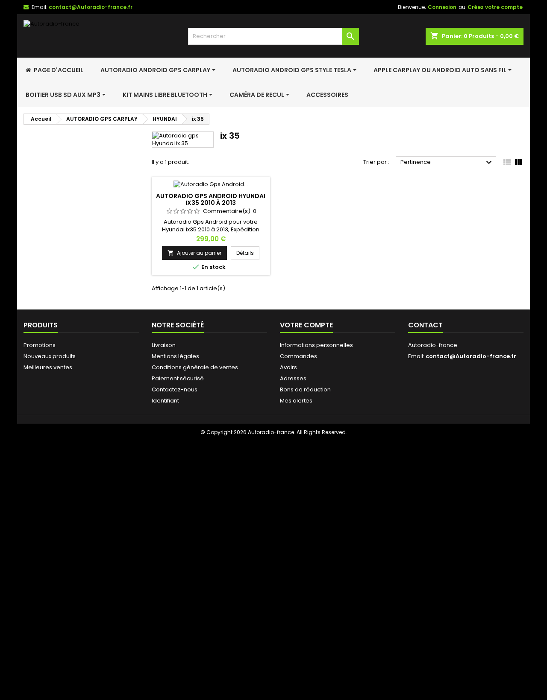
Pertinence (447, 163)
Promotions (40, 345)
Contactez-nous (174, 389)
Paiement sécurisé (178, 378)
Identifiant (165, 401)
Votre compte (306, 325)
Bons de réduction (305, 389)
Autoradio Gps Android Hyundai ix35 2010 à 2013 (210, 199)
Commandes (298, 356)
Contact (425, 325)
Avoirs (288, 367)
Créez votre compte (495, 7)
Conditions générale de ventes (195, 367)
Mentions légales (175, 356)
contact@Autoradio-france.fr (90, 7)
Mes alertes (296, 401)
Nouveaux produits (50, 356)
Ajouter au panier (194, 253)
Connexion (442, 7)
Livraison (164, 345)
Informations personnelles (316, 345)
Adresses (293, 378)
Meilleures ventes (48, 367)
